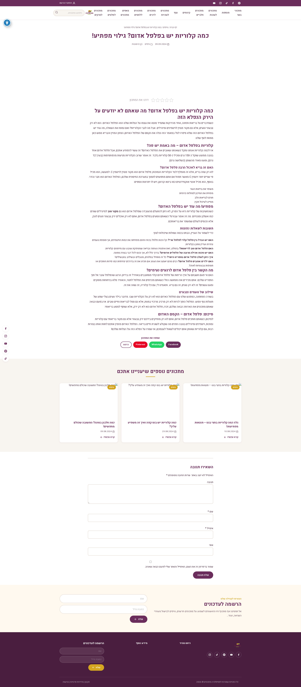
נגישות (66, 682)
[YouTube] (6, 343)
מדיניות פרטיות (76, 682)
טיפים (165, 27)
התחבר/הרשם (66, 3)
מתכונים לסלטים (111, 13)
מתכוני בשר (238, 13)
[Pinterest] (6, 351)
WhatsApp (157, 344)
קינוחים (186, 12)
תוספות (226, 12)
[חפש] (56, 13)
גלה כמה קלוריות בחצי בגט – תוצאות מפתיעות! (216, 424)
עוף (176, 12)
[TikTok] (6, 358)
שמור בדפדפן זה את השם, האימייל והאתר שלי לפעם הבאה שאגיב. (179, 567)
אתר (211, 545)
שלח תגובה (203, 575)
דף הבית (173, 27)
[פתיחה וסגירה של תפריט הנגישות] (7, 22)
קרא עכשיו (232, 437)
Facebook (173, 344)
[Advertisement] (150, 74)
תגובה (210, 482)
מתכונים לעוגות (213, 13)
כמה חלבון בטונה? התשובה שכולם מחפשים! (94, 424)
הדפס (126, 344)
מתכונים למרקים (98, 13)
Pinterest (140, 344)
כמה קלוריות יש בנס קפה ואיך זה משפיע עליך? (152, 424)
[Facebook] (6, 328)
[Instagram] (6, 336)
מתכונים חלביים (199, 13)
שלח (140, 619)
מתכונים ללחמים (138, 13)
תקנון (87, 682)
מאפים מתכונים (125, 13)
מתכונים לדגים (151, 13)
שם (210, 511)
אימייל (209, 528)
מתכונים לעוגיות (165, 13)
